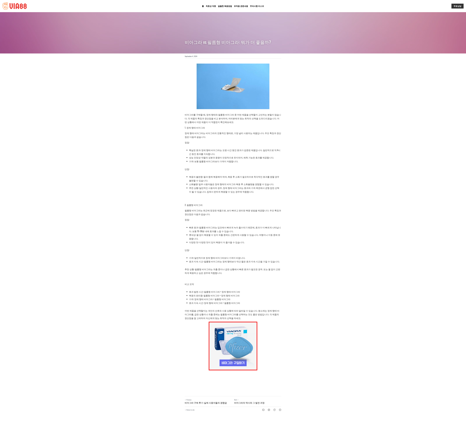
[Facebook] (263, 410)
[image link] (14, 6)
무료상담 (457, 6)
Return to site (190, 410)
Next (235, 399)
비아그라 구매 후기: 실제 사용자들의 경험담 (206, 402)
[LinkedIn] (274, 410)
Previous (188, 399)
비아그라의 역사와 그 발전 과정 (249, 402)
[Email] (280, 410)
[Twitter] (269, 410)
